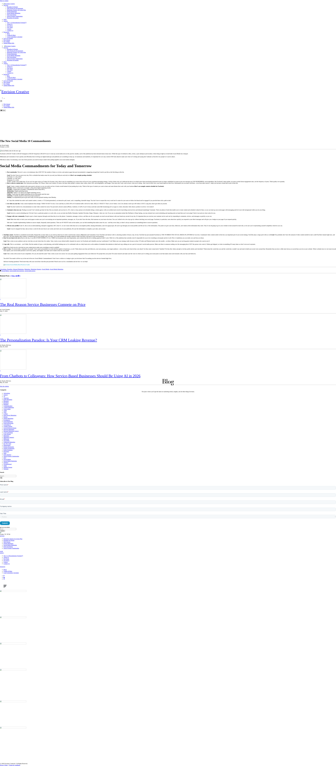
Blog (8, 33)
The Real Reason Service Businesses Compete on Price (42, 304)
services (2, 536)
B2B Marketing (8, 399)
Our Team (10, 27)
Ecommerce (7, 420)
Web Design (7, 542)
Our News (10, 26)
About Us (9, 24)
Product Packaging (9, 447)
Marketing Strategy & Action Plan (16, 10)
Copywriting (7, 409)
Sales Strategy (7, 454)
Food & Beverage (8, 423)
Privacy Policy (4, 765)
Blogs (5, 569)
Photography (7, 445)
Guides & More (11, 35)
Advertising (3, 269)
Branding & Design (12, 7)
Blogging (6, 401)
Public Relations (8, 450)
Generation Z (7, 425)
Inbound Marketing (18, 269)
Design (5, 417)
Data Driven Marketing (10, 415)
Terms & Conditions (14, 765)
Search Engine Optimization (15, 16)
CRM (5, 410)
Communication (8, 406)
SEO (5, 458)
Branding (9, 269)
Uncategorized (8, 464)
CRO (5, 412)
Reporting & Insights (13, 18)
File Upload (7, 40)
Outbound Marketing (9, 442)
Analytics (6, 398)
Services (6, 5)
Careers (9, 29)
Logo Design (7, 434)
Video (5, 465)
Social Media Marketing (13, 13)
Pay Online (7, 41)
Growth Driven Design (10, 428)
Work (5, 19)
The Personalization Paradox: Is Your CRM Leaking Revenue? (48, 340)
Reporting (6, 451)
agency (2, 553)
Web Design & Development (15, 8)
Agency (6, 21)
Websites (6, 469)
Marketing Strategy (36, 269)
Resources (6, 32)
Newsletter (6, 440)
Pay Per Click (7, 443)
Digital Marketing (12, 11)
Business (6, 404)
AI (4, 396)
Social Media (45, 269)
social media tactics (30, 271)
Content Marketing (9, 407)
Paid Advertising (11, 14)
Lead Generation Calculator (14, 37)
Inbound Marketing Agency (11, 431)
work (1, 551)
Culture (6, 414)
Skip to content (4, 0)
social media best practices (17, 271)
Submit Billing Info (9, 43)
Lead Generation (8, 432)
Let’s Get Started (8, 38)
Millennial (6, 439)
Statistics (6, 462)
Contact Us (10, 30)
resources (2, 566)
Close (3, 110)
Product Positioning (9, 448)
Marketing (27, 269)
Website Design (8, 467)
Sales (5, 453)
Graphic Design (8, 426)
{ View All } (15, 276)
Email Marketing (8, 421)
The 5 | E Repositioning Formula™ (17, 22)
